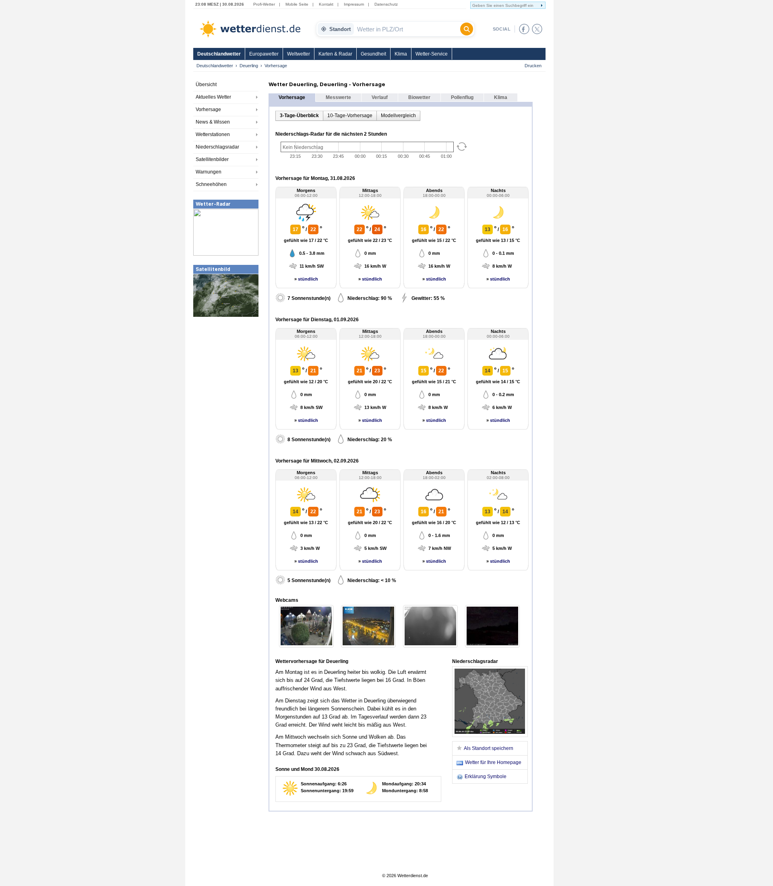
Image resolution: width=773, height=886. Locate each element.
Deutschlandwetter (219, 54)
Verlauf (380, 97)
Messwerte (338, 97)
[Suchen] (466, 29)
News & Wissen (213, 122)
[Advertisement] (226, 378)
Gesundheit (373, 54)
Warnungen (208, 172)
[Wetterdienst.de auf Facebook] (524, 29)
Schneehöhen (211, 184)
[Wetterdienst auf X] (537, 29)
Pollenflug (462, 97)
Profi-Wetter (264, 4)
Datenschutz (386, 4)
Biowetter (419, 97)
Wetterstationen (213, 134)
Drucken (533, 65)
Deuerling (249, 65)
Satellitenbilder (212, 159)
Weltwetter (298, 54)
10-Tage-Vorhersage (349, 115)
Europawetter (264, 54)
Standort (340, 29)
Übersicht (206, 84)
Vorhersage (208, 109)
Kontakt (326, 4)
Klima (401, 54)
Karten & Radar (335, 54)
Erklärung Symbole (485, 776)
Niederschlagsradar (217, 147)
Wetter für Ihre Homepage (493, 762)
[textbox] (407, 29)
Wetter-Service (431, 54)
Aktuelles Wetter (213, 97)
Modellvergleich (398, 115)
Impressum (354, 4)
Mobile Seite (296, 4)
